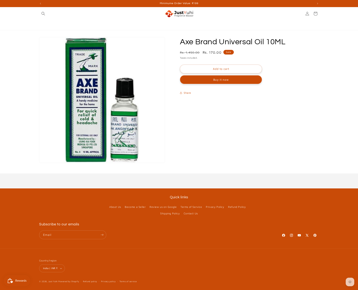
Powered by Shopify (68, 281)
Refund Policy (237, 206)
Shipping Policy (170, 213)
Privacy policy (108, 281)
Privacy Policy (215, 206)
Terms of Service (191, 206)
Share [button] (187, 92)
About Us (115, 206)
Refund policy (90, 281)
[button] (43, 14)
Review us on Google (163, 206)
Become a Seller (135, 206)
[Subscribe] (102, 234)
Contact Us (191, 213)
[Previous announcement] (40, 3)
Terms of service (128, 281)
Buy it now (221, 79)
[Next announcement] (317, 3)
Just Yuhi (53, 281)
